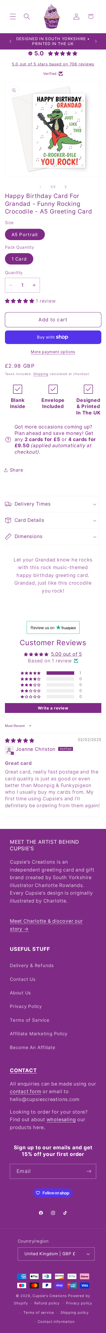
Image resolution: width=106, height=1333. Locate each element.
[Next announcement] (95, 41)
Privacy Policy (26, 1006)
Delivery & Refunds (32, 965)
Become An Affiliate (32, 1047)
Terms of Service (29, 1020)
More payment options (53, 351)
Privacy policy (79, 1303)
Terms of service (38, 1312)
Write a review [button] (53, 708)
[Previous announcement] (10, 41)
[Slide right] (65, 186)
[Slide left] (40, 186)
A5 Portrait (25, 234)
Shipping (40, 374)
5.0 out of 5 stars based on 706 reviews (53, 64)
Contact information (56, 1321)
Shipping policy (74, 1312)
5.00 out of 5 (66, 654)
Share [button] (16, 470)
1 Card (19, 259)
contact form (25, 1091)
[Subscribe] (89, 1171)
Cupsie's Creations (50, 1296)
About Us (20, 992)
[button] (13, 16)
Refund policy (47, 1303)
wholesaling (61, 1119)
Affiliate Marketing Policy (39, 1033)
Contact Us (23, 979)
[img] (20, 740)
